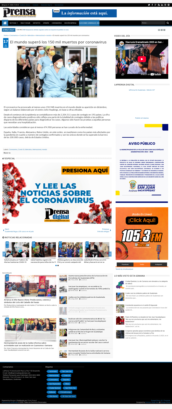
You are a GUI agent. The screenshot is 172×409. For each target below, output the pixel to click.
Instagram (158, 264)
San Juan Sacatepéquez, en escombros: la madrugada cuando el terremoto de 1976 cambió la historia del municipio (89, 298)
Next (4, 254)
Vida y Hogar (25, 23)
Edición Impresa (70, 23)
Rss (158, 5)
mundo (44, 149)
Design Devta (165, 402)
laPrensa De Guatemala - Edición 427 (142, 90)
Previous (110, 254)
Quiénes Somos (25, 5)
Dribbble (165, 5)
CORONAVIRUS (57, 23)
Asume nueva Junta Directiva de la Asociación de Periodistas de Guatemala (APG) (87, 287)
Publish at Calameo (142, 118)
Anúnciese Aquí (45, 5)
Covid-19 (21, 149)
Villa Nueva (53, 396)
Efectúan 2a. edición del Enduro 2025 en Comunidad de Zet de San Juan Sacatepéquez (89, 320)
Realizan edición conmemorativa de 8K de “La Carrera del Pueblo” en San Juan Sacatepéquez (87, 330)
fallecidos (28, 149)
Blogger (13, 400)
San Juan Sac (67, 371)
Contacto (35, 5)
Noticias (13, 23)
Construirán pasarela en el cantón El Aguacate (141, 305)
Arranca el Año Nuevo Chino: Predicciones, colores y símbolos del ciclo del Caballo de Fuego (27, 301)
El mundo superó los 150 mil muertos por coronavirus (58, 42)
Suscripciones (59, 5)
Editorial (52, 392)
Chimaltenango (65, 392)
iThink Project (32, 400)
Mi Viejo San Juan (69, 396)
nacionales (53, 371)
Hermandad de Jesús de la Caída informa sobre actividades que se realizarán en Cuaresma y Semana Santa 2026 (28, 344)
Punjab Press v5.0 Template (160, 400)
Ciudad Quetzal (54, 388)
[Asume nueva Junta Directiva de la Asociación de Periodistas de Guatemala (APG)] (63, 289)
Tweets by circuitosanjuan (124, 269)
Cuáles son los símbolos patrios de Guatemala (86, 307)
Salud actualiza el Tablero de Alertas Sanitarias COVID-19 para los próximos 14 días (16, 261)
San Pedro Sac (70, 388)
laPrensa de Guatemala (10, 402)
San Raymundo (54, 384)
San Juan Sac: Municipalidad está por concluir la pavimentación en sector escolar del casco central (88, 352)
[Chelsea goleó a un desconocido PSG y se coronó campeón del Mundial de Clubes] (70, 249)
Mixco (67, 384)
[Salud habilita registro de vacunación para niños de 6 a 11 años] (43, 249)
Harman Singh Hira (152, 402)
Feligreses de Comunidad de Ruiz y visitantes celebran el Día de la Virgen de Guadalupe (86, 341)
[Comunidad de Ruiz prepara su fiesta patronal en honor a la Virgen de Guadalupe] (63, 278)
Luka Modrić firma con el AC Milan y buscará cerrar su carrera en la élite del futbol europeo (95, 261)
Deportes (36, 23)
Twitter (149, 5)
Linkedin (162, 5)
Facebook (152, 5)
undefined (83, 279)
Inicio (5, 23)
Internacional (36, 149)
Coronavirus (13, 149)
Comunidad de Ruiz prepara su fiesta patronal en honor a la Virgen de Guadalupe (88, 276)
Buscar (167, 23)
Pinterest (168, 5)
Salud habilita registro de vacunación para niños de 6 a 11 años (43, 261)
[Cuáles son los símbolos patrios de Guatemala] (63, 311)
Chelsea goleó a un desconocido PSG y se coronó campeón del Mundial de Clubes (70, 261)
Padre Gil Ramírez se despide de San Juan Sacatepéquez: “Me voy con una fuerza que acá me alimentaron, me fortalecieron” (145, 319)
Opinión (46, 23)
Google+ (155, 5)
